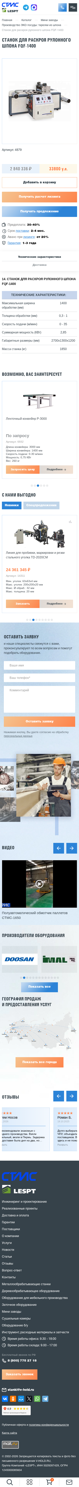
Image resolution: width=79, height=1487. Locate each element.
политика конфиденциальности (49, 1425)
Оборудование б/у (15, 1325)
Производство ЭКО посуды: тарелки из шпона (31, 25)
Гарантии (8, 1222)
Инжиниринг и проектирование (24, 1202)
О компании (10, 1236)
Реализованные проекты (19, 1208)
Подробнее (55, 469)
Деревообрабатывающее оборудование (31, 1291)
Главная (7, 20)
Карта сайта (9, 1432)
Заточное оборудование (19, 1305)
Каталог (26, 20)
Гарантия (14, 243)
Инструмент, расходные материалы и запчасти (35, 1332)
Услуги (7, 1243)
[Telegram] (45, 1399)
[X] (29, 1399)
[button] (62, 7)
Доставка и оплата (15, 1215)
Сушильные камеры (16, 1318)
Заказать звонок (20, 1374)
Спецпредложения (41, 505)
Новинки (12, 505)
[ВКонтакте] (5, 1399)
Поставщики (11, 1229)
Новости (8, 1250)
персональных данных (18, 736)
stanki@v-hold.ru (21, 1390)
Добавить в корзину (39, 182)
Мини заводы (49, 20)
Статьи (7, 1257)
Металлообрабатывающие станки (26, 1284)
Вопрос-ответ (12, 1270)
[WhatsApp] (37, 1399)
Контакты (9, 1277)
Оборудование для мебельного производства (35, 1298)
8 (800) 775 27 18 (22, 1360)
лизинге (29, 237)
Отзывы (10, 1097)
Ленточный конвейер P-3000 (26, 418)
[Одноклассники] (13, 1399)
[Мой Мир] (21, 1399)
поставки (22, 231)
